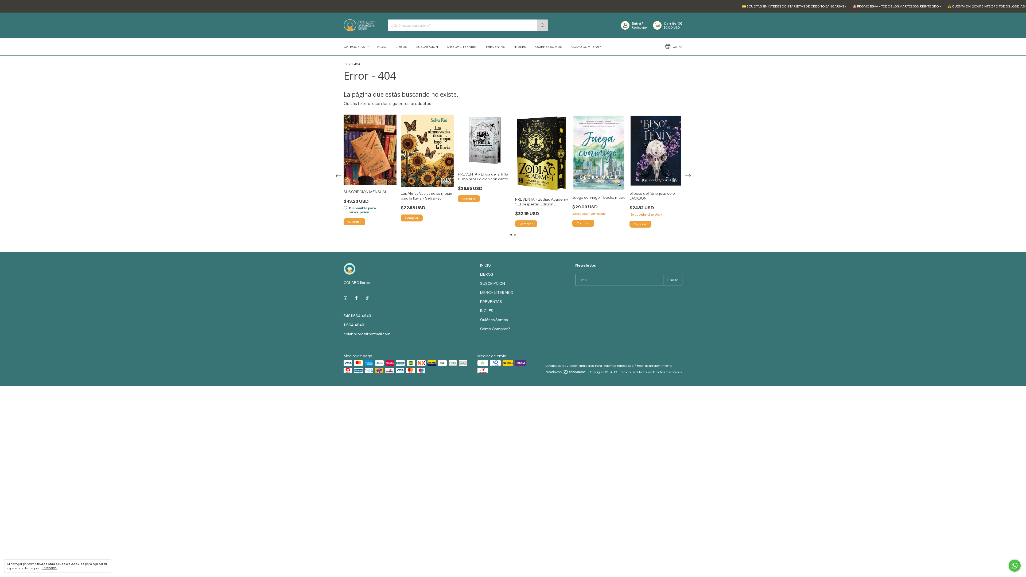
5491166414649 (357, 315)
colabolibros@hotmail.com (367, 334)
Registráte (639, 27)
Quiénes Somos (548, 47)
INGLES (520, 47)
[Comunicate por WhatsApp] (1015, 566)
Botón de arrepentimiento (654, 366)
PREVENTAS (495, 47)
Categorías (354, 47)
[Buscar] (542, 25)
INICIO (381, 47)
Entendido (49, 568)
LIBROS (401, 47)
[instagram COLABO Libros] (345, 298)
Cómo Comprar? (586, 47)
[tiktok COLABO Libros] (367, 298)
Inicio (347, 64)
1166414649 (354, 324)
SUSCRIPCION (427, 47)
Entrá (636, 23)
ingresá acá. (625, 366)
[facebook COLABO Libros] (356, 298)
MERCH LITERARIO (462, 47)
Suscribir (354, 222)
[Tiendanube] (566, 373)
